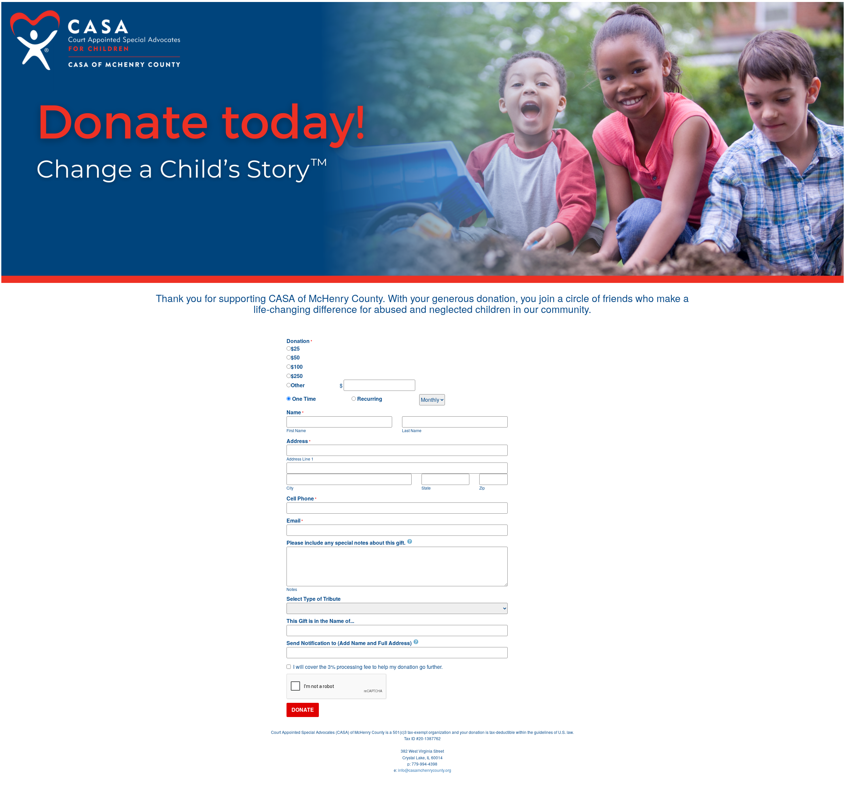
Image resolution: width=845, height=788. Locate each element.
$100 (297, 366)
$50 (295, 357)
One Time (303, 398)
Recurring (369, 398)
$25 (295, 348)
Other (298, 385)
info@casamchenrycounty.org (424, 770)
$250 (297, 376)
